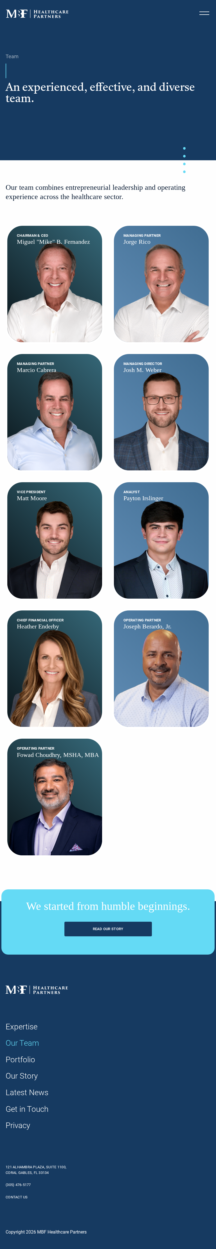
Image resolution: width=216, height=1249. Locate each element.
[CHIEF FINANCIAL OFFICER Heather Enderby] (55, 668)
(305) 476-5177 (18, 1185)
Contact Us (17, 1197)
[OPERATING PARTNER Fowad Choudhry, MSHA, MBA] (55, 796)
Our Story (22, 1076)
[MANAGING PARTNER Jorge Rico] (161, 283)
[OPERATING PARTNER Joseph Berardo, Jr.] (161, 668)
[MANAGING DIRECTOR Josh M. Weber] (161, 411)
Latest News (27, 1092)
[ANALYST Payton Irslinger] (161, 540)
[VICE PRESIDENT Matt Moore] (55, 540)
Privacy (18, 1125)
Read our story (108, 929)
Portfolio (20, 1059)
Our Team (22, 1043)
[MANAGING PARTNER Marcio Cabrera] (55, 411)
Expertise (21, 1026)
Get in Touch (27, 1109)
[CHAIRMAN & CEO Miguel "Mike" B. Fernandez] (55, 283)
